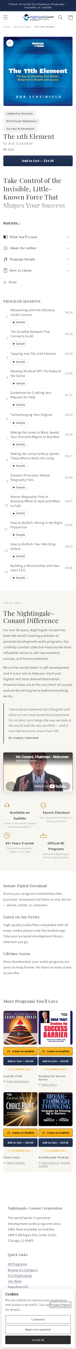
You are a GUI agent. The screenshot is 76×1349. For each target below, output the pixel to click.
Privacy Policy (60, 1305)
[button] (6, 18)
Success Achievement (20, 128)
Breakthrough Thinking (53, 1157)
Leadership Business (19, 113)
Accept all (38, 1340)
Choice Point (11, 1157)
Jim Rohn (15, 1281)
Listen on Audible (23, 1051)
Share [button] (13, 282)
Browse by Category (23, 1270)
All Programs (17, 1264)
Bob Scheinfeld (22, 26)
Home (6, 26)
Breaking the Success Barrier (51, 1077)
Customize (38, 1319)
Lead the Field (12, 1076)
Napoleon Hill (18, 1286)
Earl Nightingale (20, 1275)
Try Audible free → (22, 1069)
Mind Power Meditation (21, 121)
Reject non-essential (38, 1329)
